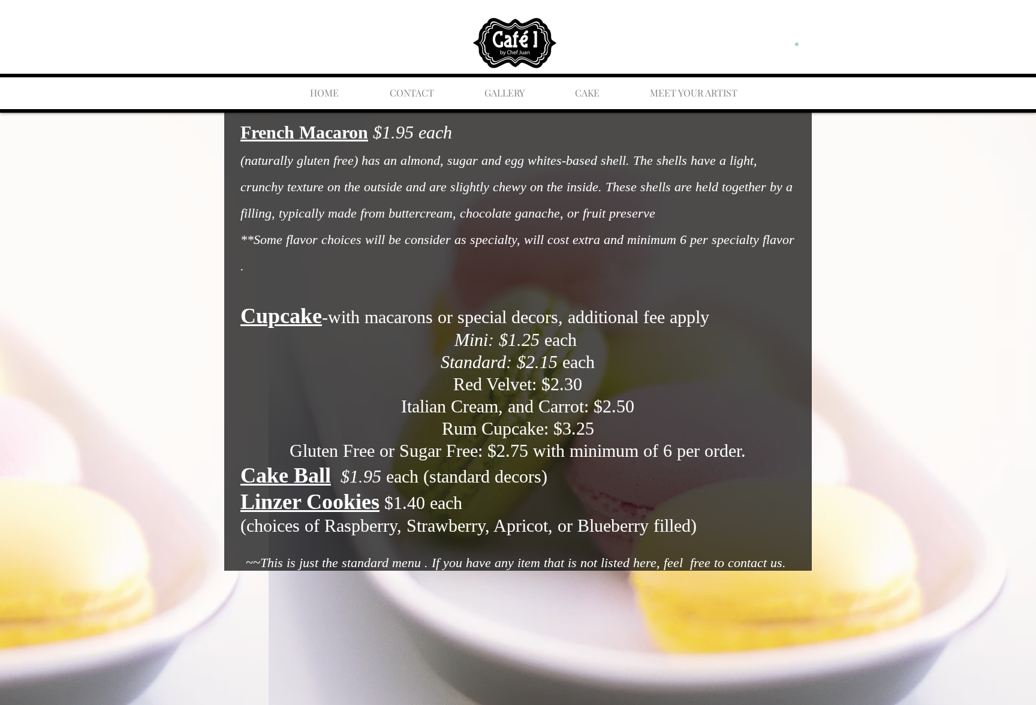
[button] (797, 43)
